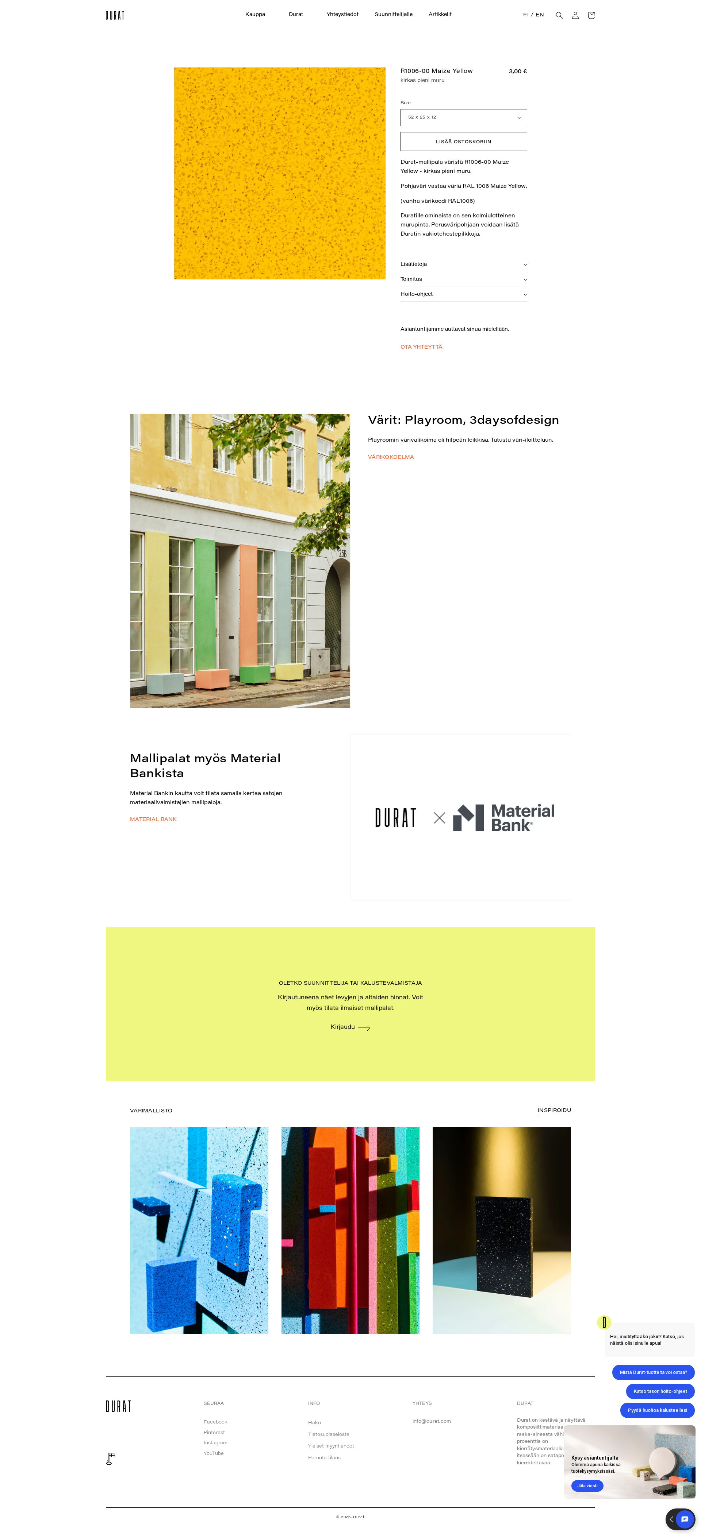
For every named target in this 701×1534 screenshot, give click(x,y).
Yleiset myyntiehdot (331, 1446)
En (540, 15)
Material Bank (153, 819)
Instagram (215, 1443)
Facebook (215, 1422)
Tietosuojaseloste (328, 1434)
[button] (259, 15)
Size (406, 103)
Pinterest (214, 1432)
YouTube (214, 1453)
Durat (359, 1517)
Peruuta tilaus (324, 1458)
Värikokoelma (391, 457)
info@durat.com (432, 1421)
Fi (526, 15)
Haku (314, 1423)
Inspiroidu (554, 1110)
